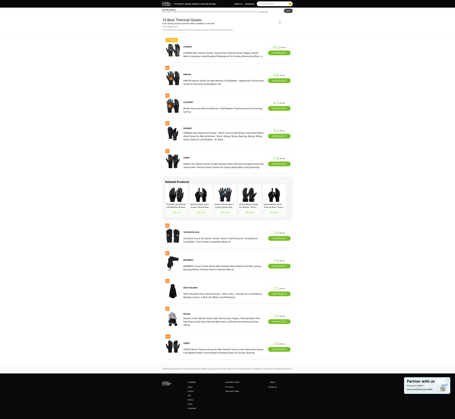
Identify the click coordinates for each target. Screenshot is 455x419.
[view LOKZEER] (173, 50)
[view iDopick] (173, 319)
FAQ (189, 395)
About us (238, 4)
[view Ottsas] (249, 195)
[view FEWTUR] (173, 78)
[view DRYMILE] (173, 133)
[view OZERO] (173, 161)
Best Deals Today (232, 391)
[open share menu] (279, 22)
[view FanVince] (201, 195)
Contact (191, 391)
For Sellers (229, 387)
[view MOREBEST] (173, 263)
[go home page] (167, 4)
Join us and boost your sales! (419, 389)
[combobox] (275, 3)
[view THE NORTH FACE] (173, 236)
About (190, 387)
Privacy (190, 400)
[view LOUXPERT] (173, 106)
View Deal (176, 212)
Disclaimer (192, 408)
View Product (279, 53)
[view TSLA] (176, 195)
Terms (190, 404)
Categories (249, 4)
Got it (288, 10)
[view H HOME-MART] (225, 195)
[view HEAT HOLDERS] (173, 291)
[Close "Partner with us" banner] (448, 379)
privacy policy (264, 12)
